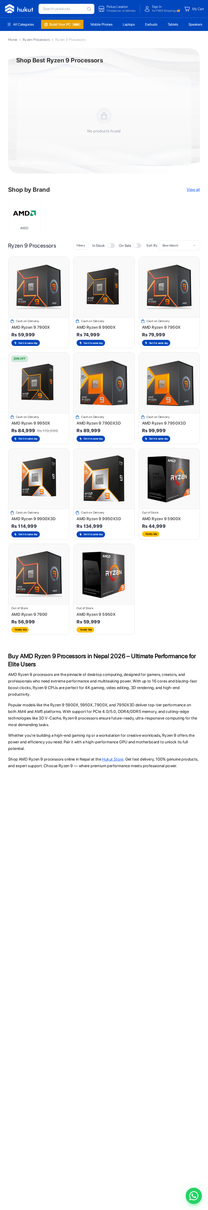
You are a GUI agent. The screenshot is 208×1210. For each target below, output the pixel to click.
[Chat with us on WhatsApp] (194, 1196)
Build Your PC (64, 24)
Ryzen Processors (36, 40)
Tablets (173, 24)
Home (12, 40)
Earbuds (151, 24)
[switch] (111, 245)
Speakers (195, 24)
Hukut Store (112, 759)
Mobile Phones (102, 24)
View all (193, 189)
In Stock (98, 245)
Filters (81, 245)
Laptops (129, 24)
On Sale (125, 245)
